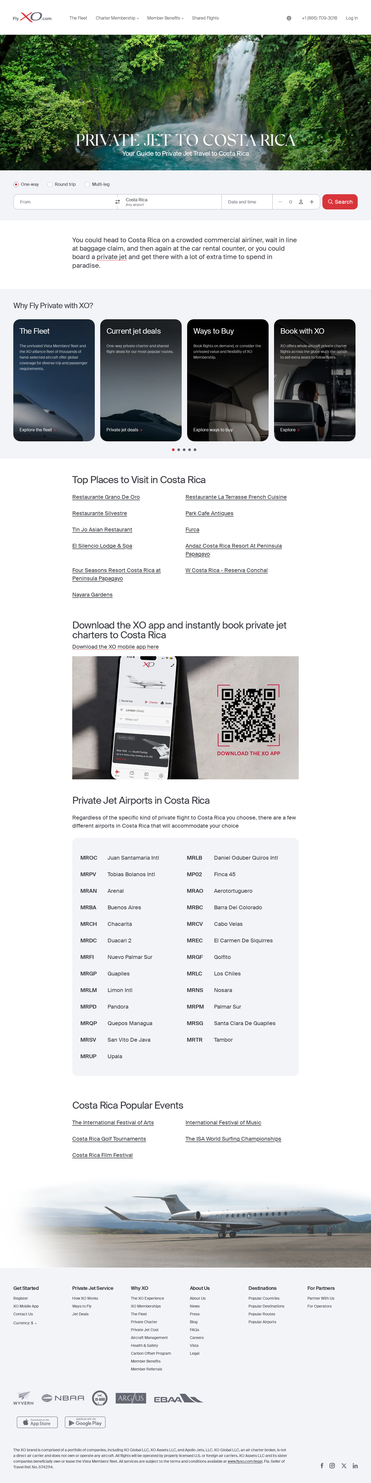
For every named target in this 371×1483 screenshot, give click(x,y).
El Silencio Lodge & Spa (102, 545)
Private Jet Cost (145, 1329)
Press (195, 1314)
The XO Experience (147, 1298)
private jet (112, 257)
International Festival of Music (223, 1122)
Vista (194, 1345)
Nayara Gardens (92, 594)
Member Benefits (163, 18)
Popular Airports (262, 1321)
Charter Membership (115, 18)
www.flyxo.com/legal (245, 1461)
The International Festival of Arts (113, 1122)
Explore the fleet (36, 430)
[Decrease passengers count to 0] (280, 202)
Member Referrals (146, 1369)
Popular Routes (262, 1314)
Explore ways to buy (212, 430)
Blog (193, 1321)
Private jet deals (122, 430)
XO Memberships (146, 1306)
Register (20, 1298)
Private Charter (144, 1321)
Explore (287, 430)
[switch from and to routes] (117, 201)
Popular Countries (264, 1298)
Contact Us (23, 1314)
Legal (194, 1353)
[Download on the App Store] (37, 1422)
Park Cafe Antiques (210, 513)
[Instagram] (332, 1465)
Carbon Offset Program (151, 1353)
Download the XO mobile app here (115, 646)
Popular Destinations (266, 1306)
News (195, 1306)
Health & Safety (144, 1345)
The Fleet (78, 18)
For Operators (319, 1306)
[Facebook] (322, 1465)
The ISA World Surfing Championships (233, 1138)
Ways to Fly (82, 1306)
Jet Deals (80, 1314)
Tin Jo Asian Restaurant (102, 529)
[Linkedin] (355, 1465)
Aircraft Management (149, 1337)
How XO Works (85, 1298)
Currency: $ (23, 1323)
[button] (38, 1288)
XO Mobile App (26, 1306)
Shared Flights (205, 18)
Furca (192, 529)
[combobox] (65, 201)
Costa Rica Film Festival (102, 1155)
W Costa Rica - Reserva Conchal (227, 570)
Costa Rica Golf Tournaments (109, 1138)
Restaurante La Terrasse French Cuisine (236, 496)
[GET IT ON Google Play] (85, 1422)
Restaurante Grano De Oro (106, 496)
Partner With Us (320, 1298)
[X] (344, 1465)
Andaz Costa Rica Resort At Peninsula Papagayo (234, 549)
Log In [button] (352, 18)
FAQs (194, 1329)
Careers (197, 1337)
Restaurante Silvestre (99, 513)
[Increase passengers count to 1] (312, 202)
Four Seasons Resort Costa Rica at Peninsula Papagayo (116, 574)
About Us (198, 1298)
